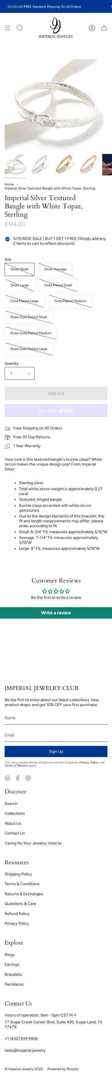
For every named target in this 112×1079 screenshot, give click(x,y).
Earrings (12, 964)
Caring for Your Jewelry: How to (33, 843)
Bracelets (13, 974)
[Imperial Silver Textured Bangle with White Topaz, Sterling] (15, 164)
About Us (13, 823)
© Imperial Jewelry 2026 (24, 1069)
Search (11, 803)
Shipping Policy (18, 874)
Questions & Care (20, 903)
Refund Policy (17, 913)
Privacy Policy (88, 762)
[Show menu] (7, 28)
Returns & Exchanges (24, 894)
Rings (10, 954)
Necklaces (14, 984)
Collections (15, 813)
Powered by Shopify (62, 1069)
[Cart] (104, 28)
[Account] (91, 28)
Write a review (56, 612)
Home (9, 184)
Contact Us (15, 833)
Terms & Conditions (22, 883)
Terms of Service (16, 765)
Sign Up (56, 751)
